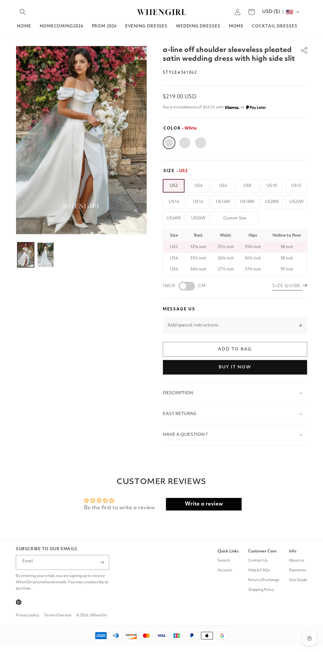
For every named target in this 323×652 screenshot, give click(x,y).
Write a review (204, 504)
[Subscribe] (102, 562)
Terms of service (58, 615)
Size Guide (298, 580)
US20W (272, 202)
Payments (297, 570)
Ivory (185, 142)
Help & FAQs (259, 570)
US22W (296, 202)
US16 (198, 202)
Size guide (287, 286)
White (169, 142)
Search (224, 561)
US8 (247, 186)
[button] (23, 12)
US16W (223, 202)
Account (225, 570)
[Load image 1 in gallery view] (25, 254)
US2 (174, 186)
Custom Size (234, 218)
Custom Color (200, 142)
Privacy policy (27, 615)
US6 (223, 186)
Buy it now (235, 367)
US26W (198, 218)
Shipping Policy (261, 590)
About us (296, 561)
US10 (272, 186)
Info (293, 551)
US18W (247, 202)
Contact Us (257, 561)
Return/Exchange (263, 580)
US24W (174, 218)
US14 (174, 202)
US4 (198, 186)
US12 (296, 186)
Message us (179, 309)
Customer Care (262, 551)
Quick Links (228, 551)
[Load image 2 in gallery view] (45, 254)
